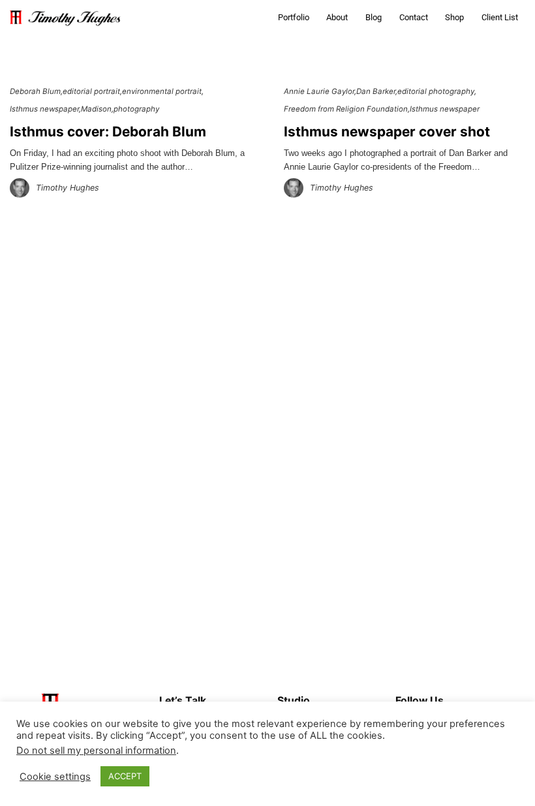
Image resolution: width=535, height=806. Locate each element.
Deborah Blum (35, 91)
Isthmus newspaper (44, 109)
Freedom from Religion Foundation (346, 109)
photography (136, 109)
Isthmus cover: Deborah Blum (108, 131)
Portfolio (293, 17)
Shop (454, 17)
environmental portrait (162, 91)
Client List (500, 17)
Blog (373, 17)
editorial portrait (91, 91)
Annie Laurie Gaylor (319, 91)
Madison (96, 109)
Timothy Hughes (67, 188)
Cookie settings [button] (55, 777)
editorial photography (435, 91)
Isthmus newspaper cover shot (387, 131)
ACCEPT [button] (125, 776)
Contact (413, 17)
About (337, 17)
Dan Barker (375, 91)
